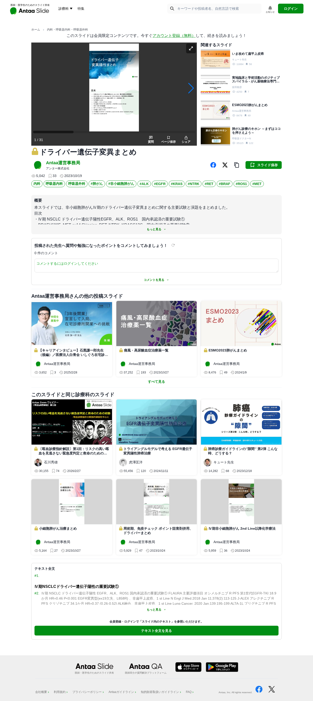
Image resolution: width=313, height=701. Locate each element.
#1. (36, 576)
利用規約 (60, 692)
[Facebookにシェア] (213, 165)
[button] (237, 165)
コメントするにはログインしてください (67, 263)
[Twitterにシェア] (225, 165)
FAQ (188, 692)
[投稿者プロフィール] (37, 165)
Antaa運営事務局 (63, 162)
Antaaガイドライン (121, 692)
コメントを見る (154, 280)
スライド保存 (267, 165)
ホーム (35, 29)
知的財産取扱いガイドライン (160, 692)
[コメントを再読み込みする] (173, 245)
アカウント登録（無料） (174, 35)
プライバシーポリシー (87, 692)
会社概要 (41, 692)
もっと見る (154, 229)
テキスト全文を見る (156, 631)
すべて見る (156, 381)
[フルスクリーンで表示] (191, 48)
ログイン (291, 9)
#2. (36, 593)
